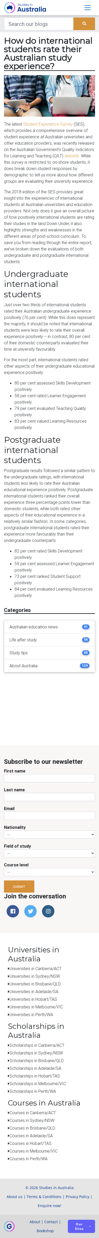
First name (14, 771)
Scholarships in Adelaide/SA (35, 1068)
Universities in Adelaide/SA (34, 991)
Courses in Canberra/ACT (33, 1112)
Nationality (15, 827)
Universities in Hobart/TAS (33, 999)
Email (9, 808)
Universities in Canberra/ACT (36, 968)
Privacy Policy (77, 1196)
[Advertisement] (55, 710)
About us (14, 1196)
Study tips (19, 652)
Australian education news (34, 626)
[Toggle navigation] (88, 8)
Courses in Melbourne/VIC (34, 1151)
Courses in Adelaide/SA (31, 1135)
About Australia (23, 665)
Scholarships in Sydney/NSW (36, 1053)
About (35, 1221)
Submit (19, 886)
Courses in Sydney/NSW (32, 1120)
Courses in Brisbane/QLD (32, 1128)
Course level (16, 864)
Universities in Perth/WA (31, 1014)
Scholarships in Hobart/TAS (35, 1076)
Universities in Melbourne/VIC (36, 1006)
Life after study (23, 639)
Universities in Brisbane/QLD (35, 983)
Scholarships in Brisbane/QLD (37, 1060)
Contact (51, 1221)
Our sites (79, 1226)
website (71, 155)
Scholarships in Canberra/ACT (37, 1045)
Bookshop (45, 1230)
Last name (14, 789)
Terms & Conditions (44, 1196)
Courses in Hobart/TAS (30, 1143)
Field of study (17, 846)
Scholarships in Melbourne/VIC (38, 1083)
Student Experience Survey (48, 124)
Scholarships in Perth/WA (33, 1091)
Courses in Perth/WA (29, 1158)
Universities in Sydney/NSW (35, 976)
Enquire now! (49, 1205)
